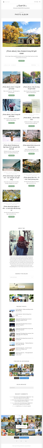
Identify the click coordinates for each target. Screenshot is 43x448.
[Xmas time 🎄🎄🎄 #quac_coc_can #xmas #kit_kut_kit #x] (23, 370)
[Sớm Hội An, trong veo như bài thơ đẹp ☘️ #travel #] (23, 374)
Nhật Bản (5, 143)
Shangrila (28, 175)
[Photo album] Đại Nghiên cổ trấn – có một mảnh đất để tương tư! (11, 208)
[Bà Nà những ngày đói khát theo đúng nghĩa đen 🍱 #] (19, 374)
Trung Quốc (34, 175)
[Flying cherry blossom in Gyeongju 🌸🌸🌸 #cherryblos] (15, 370)
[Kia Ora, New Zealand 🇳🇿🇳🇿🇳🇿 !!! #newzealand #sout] (11, 370)
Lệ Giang (10, 172)
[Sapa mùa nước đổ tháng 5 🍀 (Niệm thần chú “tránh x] (28, 374)
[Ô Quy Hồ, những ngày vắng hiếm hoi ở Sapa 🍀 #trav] (32, 374)
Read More (21, 60)
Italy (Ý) (30, 114)
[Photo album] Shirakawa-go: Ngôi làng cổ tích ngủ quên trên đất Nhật (11, 147)
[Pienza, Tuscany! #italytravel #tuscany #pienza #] (23, 366)
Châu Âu (26, 114)
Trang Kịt (14, 65)
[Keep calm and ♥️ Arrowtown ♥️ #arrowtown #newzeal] (32, 366)
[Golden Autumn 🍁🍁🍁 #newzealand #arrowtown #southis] (15, 366)
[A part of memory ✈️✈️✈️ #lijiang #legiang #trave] (28, 370)
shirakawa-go (17, 143)
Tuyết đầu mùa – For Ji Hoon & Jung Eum (23, 406)
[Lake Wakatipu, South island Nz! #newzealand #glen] (19, 366)
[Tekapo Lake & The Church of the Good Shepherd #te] (11, 366)
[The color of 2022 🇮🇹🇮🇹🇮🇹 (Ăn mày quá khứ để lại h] (19, 370)
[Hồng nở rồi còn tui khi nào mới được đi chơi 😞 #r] (11, 374)
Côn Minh (6, 172)
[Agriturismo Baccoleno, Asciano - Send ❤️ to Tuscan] (28, 366)
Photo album (13, 112)
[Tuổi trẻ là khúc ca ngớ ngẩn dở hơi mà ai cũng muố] (15, 374)
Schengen (31, 115)
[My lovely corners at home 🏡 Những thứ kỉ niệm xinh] (32, 370)
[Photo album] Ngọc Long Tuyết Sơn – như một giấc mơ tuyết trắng (11, 177)
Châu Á (8, 112)
